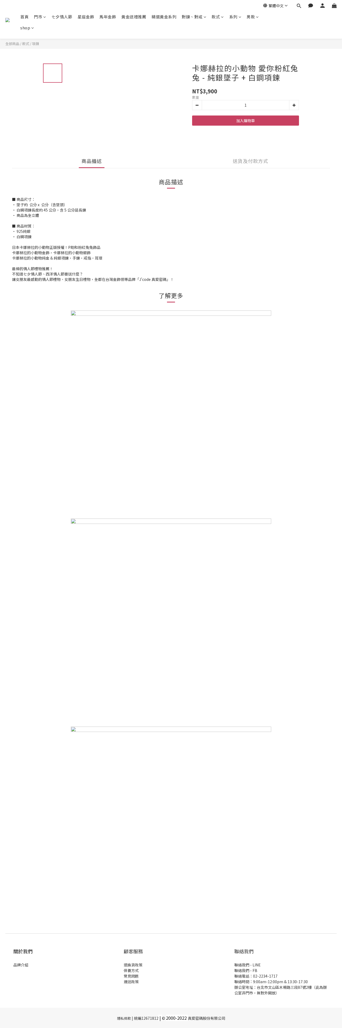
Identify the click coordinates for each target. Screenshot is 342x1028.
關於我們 (23, 951)
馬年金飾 (107, 16)
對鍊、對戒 (192, 16)
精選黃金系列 (163, 16)
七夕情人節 (62, 16)
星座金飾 (85, 16)
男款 (251, 16)
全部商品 (12, 43)
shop (25, 27)
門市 (38, 16)
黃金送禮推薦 (133, 16)
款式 (216, 16)
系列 (233, 16)
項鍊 (35, 43)
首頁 (24, 16)
